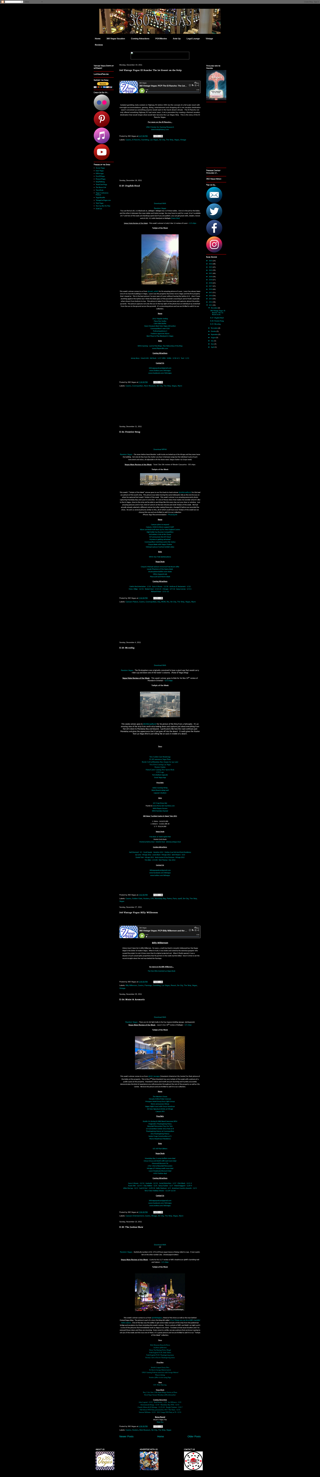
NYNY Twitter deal (160, 1173)
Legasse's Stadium (160, 793)
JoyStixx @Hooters (160, 1347)
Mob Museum (144, 1430)
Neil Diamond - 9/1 (135, 852)
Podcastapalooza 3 (160, 331)
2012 (211, 302)
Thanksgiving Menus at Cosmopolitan (160, 1131)
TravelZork (99, 190)
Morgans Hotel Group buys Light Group (160, 1101)
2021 (211, 273)
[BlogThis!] (157, 136)
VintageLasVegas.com (103, 200)
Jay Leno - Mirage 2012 (143, 855)
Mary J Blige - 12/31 (136, 589)
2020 (211, 277)
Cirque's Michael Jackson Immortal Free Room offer (160, 567)
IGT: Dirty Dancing (160, 1385)
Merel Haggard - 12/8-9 (183, 1186)
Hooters (146, 898)
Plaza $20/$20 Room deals (160, 577)
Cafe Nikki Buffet (160, 324)
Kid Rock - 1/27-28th (158, 358)
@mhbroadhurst (185, 492)
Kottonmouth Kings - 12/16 (150, 1405)
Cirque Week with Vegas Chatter (160, 544)
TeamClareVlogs (101, 184)
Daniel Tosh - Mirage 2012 (145, 857)
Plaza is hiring (160, 1375)
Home (97, 39)
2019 (211, 280)
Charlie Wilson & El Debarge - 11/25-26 (151, 1407)
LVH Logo (160, 772)
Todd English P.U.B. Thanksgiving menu (160, 1355)
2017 (211, 286)
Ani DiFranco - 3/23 (174, 1402)
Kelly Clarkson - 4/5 (163, 1188)
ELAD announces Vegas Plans (160, 759)
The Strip (169, 140)
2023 (211, 267)
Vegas (176, 140)
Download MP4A (160, 449)
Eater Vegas (100, 171)
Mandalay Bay (160, 898)
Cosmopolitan (137, 386)
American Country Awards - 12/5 (184, 1188)
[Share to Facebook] (161, 136)
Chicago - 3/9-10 (168, 589)
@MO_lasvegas (154, 1076)
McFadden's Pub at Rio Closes (160, 534)
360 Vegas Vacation (115, 39)
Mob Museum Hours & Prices (160, 1345)
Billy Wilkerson (131, 985)
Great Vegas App (160, 778)
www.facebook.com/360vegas (160, 373)
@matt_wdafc (153, 291)
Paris (175, 898)
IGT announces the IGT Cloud (160, 537)
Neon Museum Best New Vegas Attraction (160, 326)
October (214, 331)
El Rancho (136, 140)
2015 (211, 292)
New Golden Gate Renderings (160, 757)
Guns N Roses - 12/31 (136, 1183)
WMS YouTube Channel (160, 811)
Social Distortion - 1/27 (167, 1183)
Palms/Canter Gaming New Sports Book (160, 770)
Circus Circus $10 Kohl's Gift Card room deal (160, 1161)
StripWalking (100, 182)
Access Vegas (100, 168)
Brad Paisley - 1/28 (160, 1402)
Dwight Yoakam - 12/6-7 (174, 1407)
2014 (211, 296)
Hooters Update (160, 767)
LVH (152, 898)
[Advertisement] (160, 160)
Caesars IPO (160, 1112)
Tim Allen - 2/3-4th (151, 860)
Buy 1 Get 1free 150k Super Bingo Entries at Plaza (160, 1392)
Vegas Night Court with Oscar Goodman (160, 1106)
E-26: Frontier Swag (129, 431)
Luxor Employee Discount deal (160, 1171)
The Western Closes (160, 1097)
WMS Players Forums (160, 808)
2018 (211, 283)
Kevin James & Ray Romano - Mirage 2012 (169, 857)
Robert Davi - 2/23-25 (153, 589)
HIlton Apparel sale (160, 574)
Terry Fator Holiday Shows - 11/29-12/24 (160, 1191)
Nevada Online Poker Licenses (160, 1099)
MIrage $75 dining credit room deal (160, 1168)
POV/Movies (161, 39)
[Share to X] (159, 136)
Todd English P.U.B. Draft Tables (160, 1352)
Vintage (209, 39)
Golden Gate (137, 898)
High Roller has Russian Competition (160, 532)
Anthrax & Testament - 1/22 (180, 587)
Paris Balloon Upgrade (160, 775)
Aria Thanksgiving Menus (160, 1134)
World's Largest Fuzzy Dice (160, 1367)
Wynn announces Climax (160, 1104)
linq (159, 602)
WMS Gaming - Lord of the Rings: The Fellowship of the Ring (160, 346)
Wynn (180, 386)
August (213, 337)
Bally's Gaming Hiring (160, 788)
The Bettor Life (101, 187)
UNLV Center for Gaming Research (160, 127)
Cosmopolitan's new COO (160, 329)
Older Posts (194, 1436)
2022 (211, 270)
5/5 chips (165, 1262)
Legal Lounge (193, 39)
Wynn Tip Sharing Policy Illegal (160, 1350)
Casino (128, 140)
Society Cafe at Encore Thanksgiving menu (160, 1357)
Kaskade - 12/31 (152, 1183)
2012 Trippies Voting (160, 319)
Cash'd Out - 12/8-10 (147, 1188)
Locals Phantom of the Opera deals (160, 569)
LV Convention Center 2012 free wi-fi (160, 1129)
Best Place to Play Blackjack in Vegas (160, 336)
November (214, 328)
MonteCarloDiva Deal (146, 842)
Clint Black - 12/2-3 (185, 1183)
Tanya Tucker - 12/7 (165, 1186)
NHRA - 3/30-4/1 (173, 358)
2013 (211, 299)
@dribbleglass (157, 1318)
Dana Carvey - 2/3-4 (183, 589)
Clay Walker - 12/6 (150, 1186)
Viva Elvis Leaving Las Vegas (160, 765)
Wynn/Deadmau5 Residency (160, 1139)
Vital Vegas (99, 203)
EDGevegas (100, 173)
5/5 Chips (168, 681)
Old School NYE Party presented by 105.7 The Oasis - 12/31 (160, 1410)
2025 (211, 261)
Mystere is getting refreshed (160, 539)
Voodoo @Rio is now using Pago (160, 1377)
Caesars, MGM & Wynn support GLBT (160, 527)
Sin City (162, 140)
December (214, 308)
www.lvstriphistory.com (160, 129)
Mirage (154, 1216)
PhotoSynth (172, 515)
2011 (211, 305)
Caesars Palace (132, 602)
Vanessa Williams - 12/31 (147, 1412)
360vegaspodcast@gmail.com (160, 368)
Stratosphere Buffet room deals (160, 572)
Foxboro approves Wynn (160, 334)
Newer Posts (126, 1436)
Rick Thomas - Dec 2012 (167, 860)
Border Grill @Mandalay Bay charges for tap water (160, 762)
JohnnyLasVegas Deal (173, 842)
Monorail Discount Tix (160, 1163)
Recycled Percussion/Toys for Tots (160, 1126)
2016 (211, 289)
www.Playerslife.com (160, 348)
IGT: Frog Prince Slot (160, 803)
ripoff (180, 898)
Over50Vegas (100, 176)
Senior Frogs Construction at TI (160, 1136)
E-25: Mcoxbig (126, 647)
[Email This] (154, 136)
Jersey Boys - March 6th (140, 358)
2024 (211, 264)
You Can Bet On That (103, 206)
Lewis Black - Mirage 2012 (161, 855)
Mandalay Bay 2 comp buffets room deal (160, 1158)
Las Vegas (154, 140)
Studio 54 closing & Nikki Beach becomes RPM (160, 1121)
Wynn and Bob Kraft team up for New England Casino (160, 530)
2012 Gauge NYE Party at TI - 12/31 (169, 1412)
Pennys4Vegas (101, 179)
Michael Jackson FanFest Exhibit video (160, 547)
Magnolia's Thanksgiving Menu (160, 1124)
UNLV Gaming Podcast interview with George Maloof (160, 1372)
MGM (163, 602)
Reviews (99, 45)
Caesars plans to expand (160, 525)
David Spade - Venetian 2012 (153, 852)
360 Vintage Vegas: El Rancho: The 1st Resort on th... (217, 312)
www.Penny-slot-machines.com (164, 806)
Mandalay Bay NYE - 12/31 (169, 1405)
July (212, 341)
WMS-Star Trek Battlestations (160, 557)
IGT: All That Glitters (160, 1149)
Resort (173, 985)
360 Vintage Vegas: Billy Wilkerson (138, 912)
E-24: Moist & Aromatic (132, 999)
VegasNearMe (100, 197)
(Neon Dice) (175, 218)
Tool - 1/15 (185, 358)
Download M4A (160, 203)
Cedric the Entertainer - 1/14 (140, 587)
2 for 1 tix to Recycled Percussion (160, 1166)
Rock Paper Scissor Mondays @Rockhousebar (160, 1395)
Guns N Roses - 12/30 (160, 587)
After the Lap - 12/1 (130, 1188)
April (213, 347)
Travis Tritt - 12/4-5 (135, 1186)
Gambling (145, 140)
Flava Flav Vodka (160, 321)
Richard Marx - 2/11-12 (160, 592)
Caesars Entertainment (135, 1216)
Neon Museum (150, 386)
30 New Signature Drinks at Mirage (160, 1109)
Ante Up (177, 39)
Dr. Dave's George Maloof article (160, 1370)
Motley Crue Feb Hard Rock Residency (177, 852)
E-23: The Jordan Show (131, 1226)
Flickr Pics (160, 1422)
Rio (168, 602)
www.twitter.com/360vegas (160, 875)
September (214, 334)
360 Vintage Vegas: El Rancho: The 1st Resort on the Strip (150, 70)
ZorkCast (99, 209)
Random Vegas (160, 208)
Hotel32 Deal (160, 842)
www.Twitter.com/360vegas (160, 371)
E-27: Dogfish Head (129, 185)
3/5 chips (192, 223)
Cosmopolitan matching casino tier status (160, 542)
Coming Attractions (140, 39)
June (212, 344)
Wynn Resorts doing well (160, 790)
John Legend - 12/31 (146, 1402)
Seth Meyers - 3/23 (178, 855)
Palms (169, 898)
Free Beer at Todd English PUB (160, 837)
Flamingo (148, 985)
